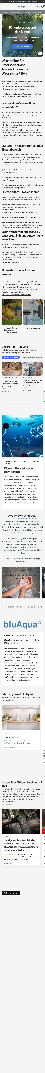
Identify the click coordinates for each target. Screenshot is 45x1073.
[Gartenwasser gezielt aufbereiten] (22, 35)
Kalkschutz (14, 172)
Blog (34, 12)
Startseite (4, 12)
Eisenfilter (5, 172)
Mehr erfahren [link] (20, 583)
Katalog (12, 12)
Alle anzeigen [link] (6, 804)
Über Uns (27, 12)
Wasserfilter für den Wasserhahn (32, 357)
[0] (41, 6)
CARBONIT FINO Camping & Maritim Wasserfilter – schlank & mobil (32, 382)
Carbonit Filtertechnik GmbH (10, 378)
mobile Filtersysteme (9, 180)
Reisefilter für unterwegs (10, 357)
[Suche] (38, 6)
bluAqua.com (27, 378)
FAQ (39, 12)
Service (19, 12)
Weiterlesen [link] (8, 863)
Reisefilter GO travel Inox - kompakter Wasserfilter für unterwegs (11, 384)
